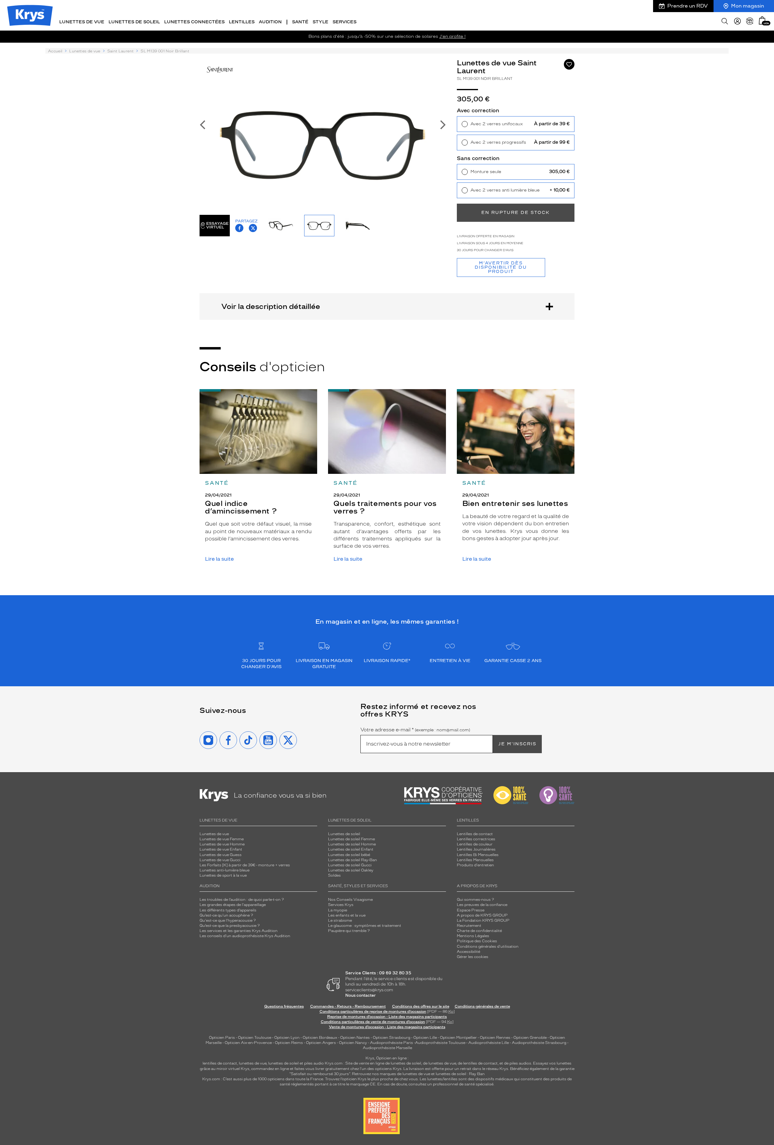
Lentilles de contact (475, 834)
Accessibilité (468, 952)
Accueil (55, 51)
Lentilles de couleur (475, 844)
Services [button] (344, 22)
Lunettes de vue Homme (222, 844)
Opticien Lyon (287, 1037)
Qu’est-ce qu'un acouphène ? (226, 915)
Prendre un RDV (687, 6)
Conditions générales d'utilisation (488, 946)
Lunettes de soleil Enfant (350, 849)
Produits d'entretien (475, 865)
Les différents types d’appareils (228, 910)
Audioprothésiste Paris (391, 1043)
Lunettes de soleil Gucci (350, 865)
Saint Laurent (120, 51)
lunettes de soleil (283, 1063)
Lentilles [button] (242, 22)
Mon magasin (747, 6)
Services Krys (340, 905)
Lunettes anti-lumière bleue (224, 870)
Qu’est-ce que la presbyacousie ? (230, 926)
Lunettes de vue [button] (81, 22)
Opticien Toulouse (254, 1037)
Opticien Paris (222, 1037)
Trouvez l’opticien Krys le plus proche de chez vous (371, 1079)
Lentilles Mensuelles (475, 860)
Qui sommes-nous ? (475, 899)
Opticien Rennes (495, 1037)
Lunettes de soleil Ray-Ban (352, 860)
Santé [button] (300, 22)
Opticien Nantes (355, 1037)
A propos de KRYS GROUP (482, 915)
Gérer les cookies (472, 957)
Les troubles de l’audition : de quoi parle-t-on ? (242, 899)
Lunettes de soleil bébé (349, 855)
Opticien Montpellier (458, 1037)
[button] (762, 20)
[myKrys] (737, 21)
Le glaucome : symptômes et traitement (364, 926)
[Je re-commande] (749, 21)
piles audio (314, 1063)
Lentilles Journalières (476, 849)
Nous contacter (360, 995)
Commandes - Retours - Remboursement (348, 1006)
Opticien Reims (289, 1043)
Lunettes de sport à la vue (223, 875)
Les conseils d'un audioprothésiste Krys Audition (245, 936)
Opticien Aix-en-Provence (248, 1043)
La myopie (337, 910)
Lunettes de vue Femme (222, 839)
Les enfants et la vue (347, 915)
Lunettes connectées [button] (194, 22)
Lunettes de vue (84, 51)
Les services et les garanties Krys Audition (239, 931)
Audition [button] (270, 22)
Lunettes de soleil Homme (352, 844)
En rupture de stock (515, 212)
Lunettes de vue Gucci (220, 860)
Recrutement (469, 926)
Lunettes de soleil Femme (351, 839)
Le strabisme (340, 920)
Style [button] (320, 22)
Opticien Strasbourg (391, 1037)
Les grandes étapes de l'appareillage (233, 905)
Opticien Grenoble (530, 1037)
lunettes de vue (252, 1063)
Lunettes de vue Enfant (221, 849)
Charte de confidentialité (479, 931)
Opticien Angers (321, 1043)
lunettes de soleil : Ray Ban (460, 1074)
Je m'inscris (517, 743)
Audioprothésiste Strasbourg (539, 1043)
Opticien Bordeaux (320, 1037)
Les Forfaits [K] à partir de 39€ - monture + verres (245, 865)
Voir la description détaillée (270, 306)
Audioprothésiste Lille (488, 1043)
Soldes (334, 875)
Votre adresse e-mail (415, 729)
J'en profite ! (452, 36)
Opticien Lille (425, 1037)
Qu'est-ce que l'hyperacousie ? (228, 920)
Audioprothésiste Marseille (387, 1048)
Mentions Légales (473, 936)
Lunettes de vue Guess (221, 855)
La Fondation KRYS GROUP (483, 920)
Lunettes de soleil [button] (134, 22)
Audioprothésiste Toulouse (440, 1043)
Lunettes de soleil (344, 834)
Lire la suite (219, 559)
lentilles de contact (220, 1063)
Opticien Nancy (353, 1043)
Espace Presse (470, 910)
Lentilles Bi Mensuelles (478, 855)
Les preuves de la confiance (482, 905)
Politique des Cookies (477, 941)
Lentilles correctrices (476, 839)
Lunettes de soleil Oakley (350, 870)
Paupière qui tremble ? (349, 931)
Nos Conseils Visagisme (350, 899)
